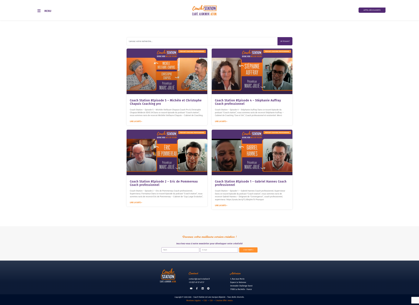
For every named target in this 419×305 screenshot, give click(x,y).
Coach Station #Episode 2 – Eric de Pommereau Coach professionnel (164, 183)
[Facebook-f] (196, 288)
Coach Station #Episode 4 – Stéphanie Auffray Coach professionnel (248, 102)
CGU (205, 300)
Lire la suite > (136, 121)
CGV (211, 300)
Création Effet (224, 300)
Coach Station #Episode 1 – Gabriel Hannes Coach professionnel (251, 183)
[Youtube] (191, 288)
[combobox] (202, 41)
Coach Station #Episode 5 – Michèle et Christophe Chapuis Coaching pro (166, 102)
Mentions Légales (193, 300)
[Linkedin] (202, 288)
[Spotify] (208, 288)
